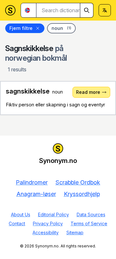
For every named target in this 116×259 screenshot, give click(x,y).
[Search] (86, 10)
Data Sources (91, 214)
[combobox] (64, 10)
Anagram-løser (36, 194)
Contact (17, 223)
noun (61, 28)
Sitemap (74, 232)
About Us (20, 214)
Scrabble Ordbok (77, 182)
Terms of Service (89, 223)
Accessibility (46, 232)
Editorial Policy (53, 214)
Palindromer (32, 182)
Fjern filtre (21, 28)
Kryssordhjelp (82, 194)
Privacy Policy (48, 223)
